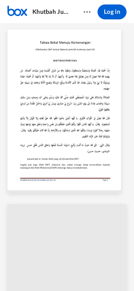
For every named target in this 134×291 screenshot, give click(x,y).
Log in (112, 12)
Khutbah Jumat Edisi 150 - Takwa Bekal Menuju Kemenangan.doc (50, 12)
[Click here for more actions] (87, 11)
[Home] (17, 12)
